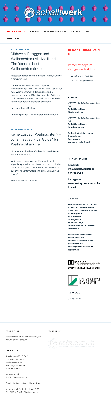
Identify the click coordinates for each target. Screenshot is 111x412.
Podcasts (75, 31)
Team (87, 31)
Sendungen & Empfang (54, 31)
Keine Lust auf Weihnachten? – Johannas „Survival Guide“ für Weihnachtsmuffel (36, 139)
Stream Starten (15, 31)
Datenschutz (12, 38)
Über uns (34, 31)
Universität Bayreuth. (18, 340)
